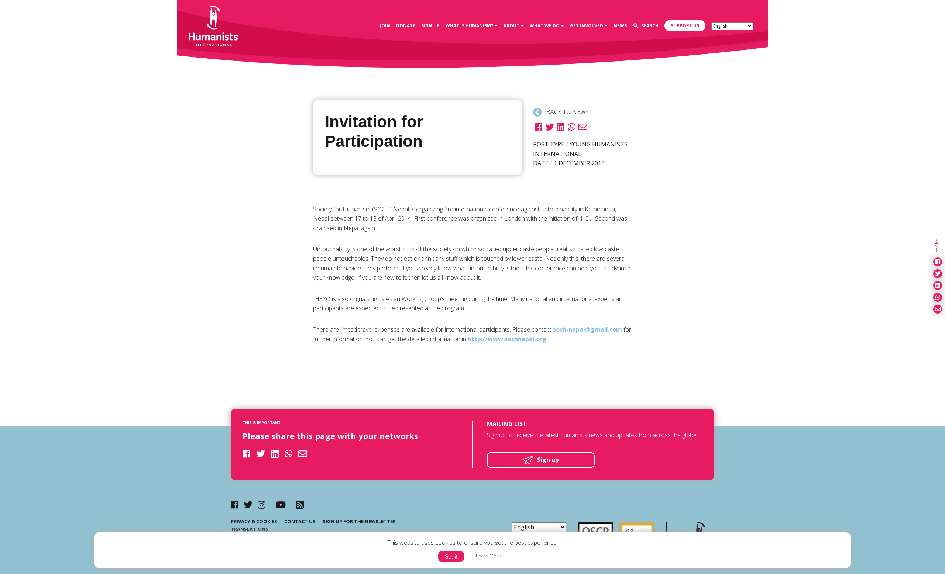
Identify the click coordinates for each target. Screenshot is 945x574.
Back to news (567, 112)
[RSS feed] (300, 504)
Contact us (300, 521)
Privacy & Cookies (254, 521)
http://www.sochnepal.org (507, 339)
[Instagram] (261, 504)
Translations (249, 529)
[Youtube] (281, 504)
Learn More (488, 555)
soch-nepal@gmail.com (587, 329)
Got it (451, 556)
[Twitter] (248, 504)
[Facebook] (234, 504)
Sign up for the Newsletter (359, 521)
